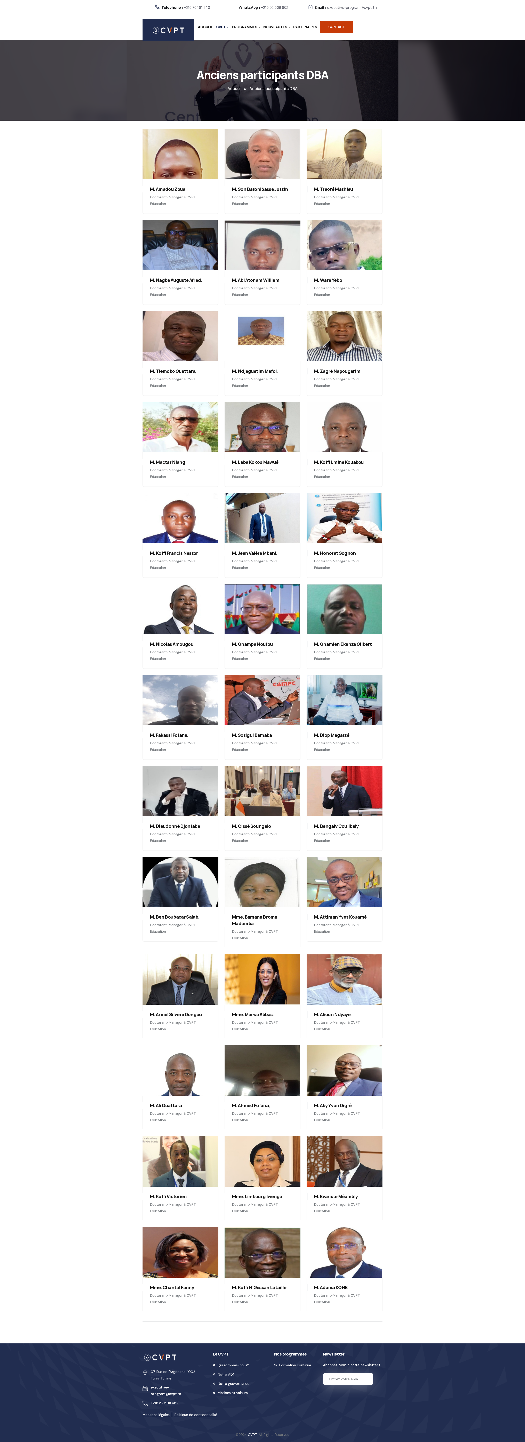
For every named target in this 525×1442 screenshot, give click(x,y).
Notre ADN (226, 1374)
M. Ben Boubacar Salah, (175, 917)
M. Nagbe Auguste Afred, (176, 280)
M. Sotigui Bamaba (252, 735)
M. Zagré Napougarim (337, 371)
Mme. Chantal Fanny (172, 1287)
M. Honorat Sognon (335, 553)
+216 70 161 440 (197, 7)
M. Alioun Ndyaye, (333, 1014)
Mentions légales (156, 1414)
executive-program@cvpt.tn (352, 7)
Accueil (234, 88)
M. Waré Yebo (328, 280)
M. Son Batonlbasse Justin (260, 189)
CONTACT (336, 27)
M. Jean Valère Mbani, (254, 553)
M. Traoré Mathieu (333, 189)
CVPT (221, 27)
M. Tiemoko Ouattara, (173, 371)
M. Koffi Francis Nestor (174, 553)
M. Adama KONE (331, 1287)
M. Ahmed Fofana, (251, 1105)
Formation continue (295, 1365)
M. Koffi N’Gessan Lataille (259, 1287)
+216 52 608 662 (274, 7)
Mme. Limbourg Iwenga (257, 1196)
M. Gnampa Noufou (252, 644)
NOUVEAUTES (275, 27)
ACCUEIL (205, 27)
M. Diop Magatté (331, 735)
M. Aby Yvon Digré (333, 1105)
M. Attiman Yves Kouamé (340, 917)
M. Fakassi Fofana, (169, 735)
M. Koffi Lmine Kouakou (339, 462)
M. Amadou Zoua (167, 189)
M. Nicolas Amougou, (172, 644)
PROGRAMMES (244, 27)
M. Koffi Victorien (168, 1196)
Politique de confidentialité (195, 1414)
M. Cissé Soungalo (251, 826)
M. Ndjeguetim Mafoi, (255, 371)
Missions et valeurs (233, 1393)
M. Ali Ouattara (166, 1105)
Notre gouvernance (233, 1383)
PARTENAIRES (305, 27)
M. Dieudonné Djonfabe (175, 826)
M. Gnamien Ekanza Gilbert (343, 644)
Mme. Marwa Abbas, (253, 1014)
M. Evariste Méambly (336, 1196)
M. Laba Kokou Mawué (255, 462)
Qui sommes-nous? (233, 1365)
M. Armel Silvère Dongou (176, 1014)
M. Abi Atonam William (255, 280)
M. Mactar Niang (167, 462)
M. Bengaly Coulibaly (336, 826)
